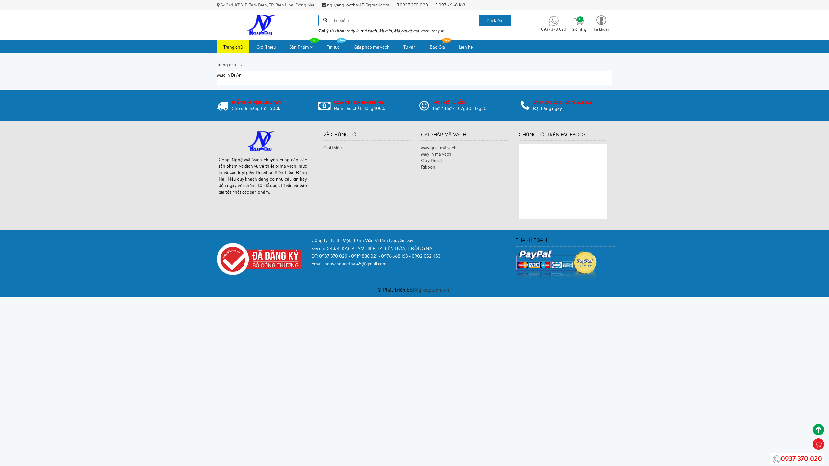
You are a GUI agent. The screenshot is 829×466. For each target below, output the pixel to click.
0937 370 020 (413, 5)
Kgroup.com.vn (432, 289)
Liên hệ (466, 47)
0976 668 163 (451, 5)
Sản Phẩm (300, 47)
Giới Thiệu (266, 47)
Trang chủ (233, 47)
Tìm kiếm (495, 20)
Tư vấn (409, 47)
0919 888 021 (365, 256)
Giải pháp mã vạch (372, 47)
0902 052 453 (426, 256)
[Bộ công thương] (259, 258)
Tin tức (333, 47)
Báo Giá (437, 47)
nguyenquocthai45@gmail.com (357, 5)
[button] (601, 23)
